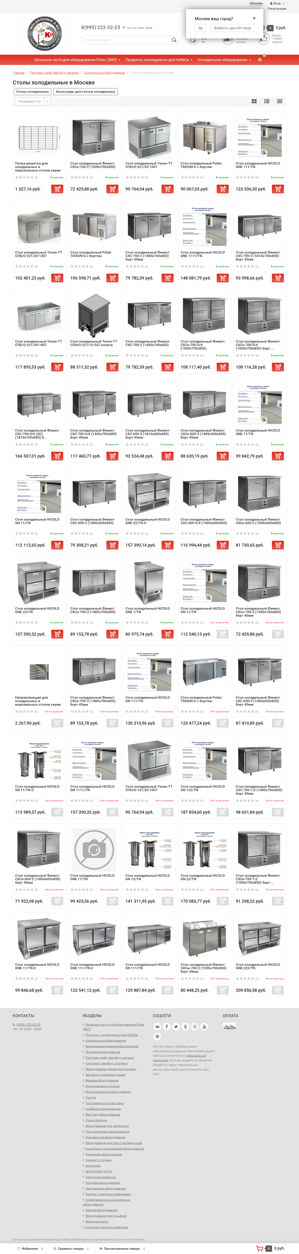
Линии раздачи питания (102, 1086)
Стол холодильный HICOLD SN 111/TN (147, 966)
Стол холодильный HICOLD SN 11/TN (37, 521)
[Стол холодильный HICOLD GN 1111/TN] (94, 761)
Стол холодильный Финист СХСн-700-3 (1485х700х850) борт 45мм (93, 701)
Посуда (90, 1097)
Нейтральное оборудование (105, 1188)
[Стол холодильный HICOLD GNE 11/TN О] (39, 939)
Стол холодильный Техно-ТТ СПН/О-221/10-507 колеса (93, 343)
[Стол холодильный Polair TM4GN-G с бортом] (205, 672)
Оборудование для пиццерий (106, 1215)
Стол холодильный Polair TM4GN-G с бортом (201, 699)
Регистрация (277, 8)
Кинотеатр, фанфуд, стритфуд (106, 1063)
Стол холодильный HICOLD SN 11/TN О (37, 788)
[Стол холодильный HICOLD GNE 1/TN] (149, 583)
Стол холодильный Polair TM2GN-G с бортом (201, 165)
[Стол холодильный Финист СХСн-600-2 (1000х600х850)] (260, 493)
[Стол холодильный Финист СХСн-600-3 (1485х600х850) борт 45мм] (205, 404)
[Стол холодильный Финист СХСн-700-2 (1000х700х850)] (94, 137)
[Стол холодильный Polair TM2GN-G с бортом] (205, 137)
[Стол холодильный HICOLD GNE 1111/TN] (205, 226)
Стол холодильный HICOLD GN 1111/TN (92, 788)
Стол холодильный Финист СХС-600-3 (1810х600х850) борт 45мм (147, 433)
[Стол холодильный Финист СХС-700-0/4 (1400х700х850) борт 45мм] (94, 404)
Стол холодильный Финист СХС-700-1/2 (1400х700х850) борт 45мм (259, 790)
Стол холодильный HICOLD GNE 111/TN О (92, 966)
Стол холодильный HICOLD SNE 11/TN (92, 877)
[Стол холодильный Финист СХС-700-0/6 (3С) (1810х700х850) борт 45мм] (39, 404)
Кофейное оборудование (103, 1109)
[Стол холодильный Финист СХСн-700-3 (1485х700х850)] (94, 583)
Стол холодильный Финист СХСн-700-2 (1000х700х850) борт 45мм (258, 611)
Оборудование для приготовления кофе (113, 1143)
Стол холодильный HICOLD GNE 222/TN (258, 966)
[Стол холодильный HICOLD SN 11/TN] (39, 493)
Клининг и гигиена (98, 1160)
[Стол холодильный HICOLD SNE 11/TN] (94, 850)
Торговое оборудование (102, 1182)
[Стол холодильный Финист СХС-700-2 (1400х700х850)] (149, 315)
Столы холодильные (32, 92)
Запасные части (96, 1221)
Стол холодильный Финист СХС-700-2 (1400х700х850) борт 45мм (147, 255)
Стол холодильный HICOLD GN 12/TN (147, 877)
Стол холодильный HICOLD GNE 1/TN (147, 610)
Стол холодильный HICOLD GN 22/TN (203, 877)
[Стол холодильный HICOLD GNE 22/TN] (39, 583)
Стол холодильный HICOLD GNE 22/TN (37, 610)
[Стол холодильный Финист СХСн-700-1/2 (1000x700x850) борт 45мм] (260, 850)
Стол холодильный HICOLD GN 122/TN (203, 788)
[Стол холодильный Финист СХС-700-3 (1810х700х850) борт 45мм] (260, 226)
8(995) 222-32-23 (100, 27)
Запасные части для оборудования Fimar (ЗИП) (75, 60)
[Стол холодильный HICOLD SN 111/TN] (149, 939)
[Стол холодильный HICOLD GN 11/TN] (205, 583)
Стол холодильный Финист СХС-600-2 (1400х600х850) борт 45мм (258, 701)
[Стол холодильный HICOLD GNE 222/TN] (260, 939)
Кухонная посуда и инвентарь (106, 1227)
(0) (36, 177)
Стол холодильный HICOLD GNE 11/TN (258, 432)
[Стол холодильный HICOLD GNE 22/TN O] (149, 493)
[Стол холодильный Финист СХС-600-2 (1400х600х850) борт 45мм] (260, 672)
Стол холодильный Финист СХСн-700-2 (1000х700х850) (93, 165)
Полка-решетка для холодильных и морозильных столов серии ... (38, 168)
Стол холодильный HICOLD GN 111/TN (147, 699)
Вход (276, 3)
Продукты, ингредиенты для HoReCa (157, 60)
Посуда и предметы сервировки (108, 1194)
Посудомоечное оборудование (107, 1131)
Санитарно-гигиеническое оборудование (114, 1148)
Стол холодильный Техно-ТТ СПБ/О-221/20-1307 (38, 254)
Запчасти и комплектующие (105, 1074)
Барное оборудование (101, 1210)
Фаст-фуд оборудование (102, 1114)
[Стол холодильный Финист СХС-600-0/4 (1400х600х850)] (205, 493)
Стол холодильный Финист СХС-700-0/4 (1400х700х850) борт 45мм (93, 433)
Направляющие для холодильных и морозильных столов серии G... (38, 702)
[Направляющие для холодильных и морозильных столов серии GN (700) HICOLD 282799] (39, 672)
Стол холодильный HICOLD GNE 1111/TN (203, 254)
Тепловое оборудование (102, 1052)
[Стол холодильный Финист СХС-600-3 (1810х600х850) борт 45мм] (149, 404)
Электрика (92, 1165)
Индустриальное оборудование (108, 1091)
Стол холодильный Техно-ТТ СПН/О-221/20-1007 (148, 165)
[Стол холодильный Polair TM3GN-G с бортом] (94, 226)
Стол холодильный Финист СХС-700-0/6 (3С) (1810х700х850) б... (37, 433)
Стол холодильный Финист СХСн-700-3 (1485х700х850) (93, 610)
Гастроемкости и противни (104, 1103)
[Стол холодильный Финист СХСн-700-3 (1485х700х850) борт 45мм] (94, 672)
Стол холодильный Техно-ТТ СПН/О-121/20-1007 (148, 788)
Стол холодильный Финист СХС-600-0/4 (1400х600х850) (204, 521)
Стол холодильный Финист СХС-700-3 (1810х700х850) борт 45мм (258, 255)
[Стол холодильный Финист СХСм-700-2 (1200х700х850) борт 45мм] (205, 939)
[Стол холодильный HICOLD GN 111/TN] (149, 672)
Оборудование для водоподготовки (110, 1069)
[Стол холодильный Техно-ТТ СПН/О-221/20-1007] (149, 137)
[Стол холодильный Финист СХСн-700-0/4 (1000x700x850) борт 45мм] (260, 315)
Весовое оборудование (101, 1080)
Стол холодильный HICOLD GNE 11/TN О (37, 966)
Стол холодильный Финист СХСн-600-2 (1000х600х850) (258, 521)
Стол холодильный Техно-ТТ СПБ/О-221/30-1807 (38, 343)
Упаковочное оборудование (105, 1137)
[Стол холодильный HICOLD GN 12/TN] (149, 850)
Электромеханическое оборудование (111, 1046)
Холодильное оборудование (222, 60)
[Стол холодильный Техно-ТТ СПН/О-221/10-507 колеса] (94, 315)
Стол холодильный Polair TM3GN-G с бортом (90, 254)
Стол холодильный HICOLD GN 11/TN (203, 610)
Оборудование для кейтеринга (107, 1126)
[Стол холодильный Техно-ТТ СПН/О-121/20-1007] (149, 761)
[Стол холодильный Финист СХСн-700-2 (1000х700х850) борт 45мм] (260, 583)
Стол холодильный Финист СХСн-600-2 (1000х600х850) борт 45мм (37, 879)
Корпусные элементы (100, 1177)
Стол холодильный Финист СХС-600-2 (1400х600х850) (92, 521)
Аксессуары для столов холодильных (85, 92)
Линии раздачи (96, 1120)
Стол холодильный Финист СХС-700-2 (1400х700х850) (147, 343)
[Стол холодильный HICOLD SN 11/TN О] (39, 761)
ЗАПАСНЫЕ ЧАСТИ (98, 1171)
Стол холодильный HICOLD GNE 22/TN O (147, 521)
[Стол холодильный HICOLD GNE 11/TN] (260, 404)
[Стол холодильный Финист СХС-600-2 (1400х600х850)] (94, 493)
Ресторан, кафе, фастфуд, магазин (109, 1057)
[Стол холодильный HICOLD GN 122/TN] (205, 761)
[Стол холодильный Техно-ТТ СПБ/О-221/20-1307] (39, 226)
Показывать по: (29, 101)
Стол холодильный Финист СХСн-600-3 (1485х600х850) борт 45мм (203, 433)
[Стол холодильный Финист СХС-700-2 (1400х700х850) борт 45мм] (149, 226)
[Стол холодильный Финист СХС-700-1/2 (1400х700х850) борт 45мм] (260, 761)
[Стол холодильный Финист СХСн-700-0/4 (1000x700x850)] (205, 315)
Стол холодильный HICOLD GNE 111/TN (258, 165)
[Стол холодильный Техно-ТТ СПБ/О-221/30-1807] (39, 315)
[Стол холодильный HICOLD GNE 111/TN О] (94, 939)
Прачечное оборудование (103, 1154)
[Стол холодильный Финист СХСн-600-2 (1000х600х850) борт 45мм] (39, 850)
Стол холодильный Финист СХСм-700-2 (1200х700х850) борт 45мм (204, 968)
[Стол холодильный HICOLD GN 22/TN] (205, 850)
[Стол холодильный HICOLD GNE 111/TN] (260, 137)
